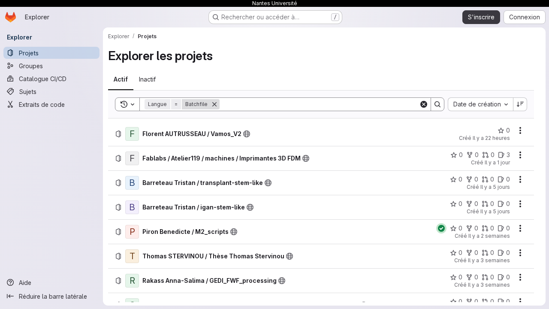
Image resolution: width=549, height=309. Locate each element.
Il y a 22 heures (491, 138)
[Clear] (424, 104)
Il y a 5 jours (495, 187)
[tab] (120, 79)
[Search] (437, 104)
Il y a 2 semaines (489, 236)
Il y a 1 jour (497, 162)
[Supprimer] (214, 104)
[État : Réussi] (441, 228)
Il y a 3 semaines (489, 260)
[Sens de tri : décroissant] (520, 104)
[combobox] (480, 104)
